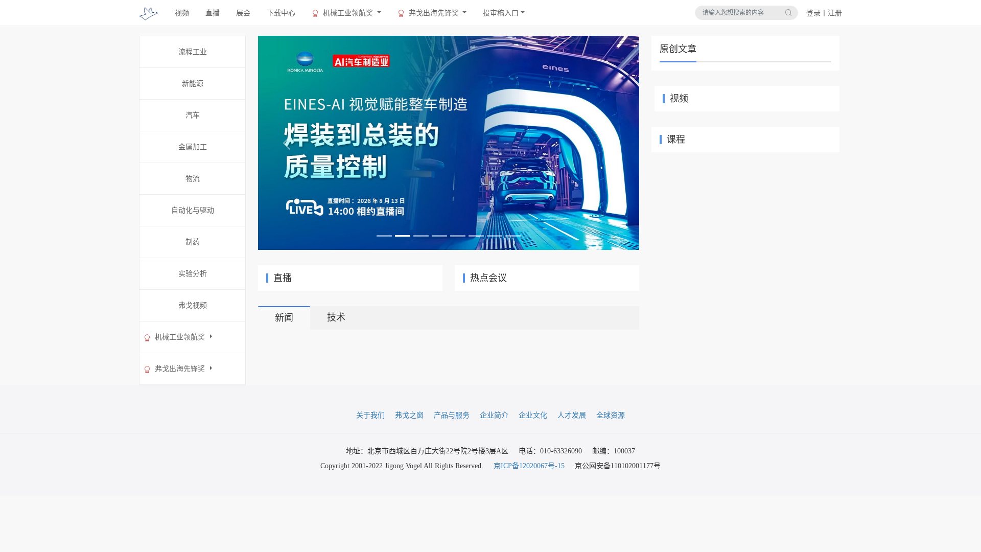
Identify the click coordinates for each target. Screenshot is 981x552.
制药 (192, 242)
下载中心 (281, 13)
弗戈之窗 (409, 415)
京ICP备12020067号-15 (529, 466)
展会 (243, 13)
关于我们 (370, 415)
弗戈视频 (192, 305)
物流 (192, 178)
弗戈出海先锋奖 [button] (434, 13)
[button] (286, 143)
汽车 (192, 115)
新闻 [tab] (284, 318)
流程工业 (192, 52)
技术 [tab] (336, 317)
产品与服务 (452, 415)
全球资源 (610, 415)
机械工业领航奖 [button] (348, 13)
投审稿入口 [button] (501, 13)
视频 (182, 13)
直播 (212, 13)
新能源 (192, 83)
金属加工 (192, 147)
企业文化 (533, 415)
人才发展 (571, 415)
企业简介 (494, 415)
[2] (448, 142)
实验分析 (192, 274)
